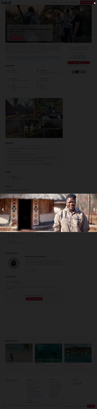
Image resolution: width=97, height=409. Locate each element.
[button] (3, 209)
